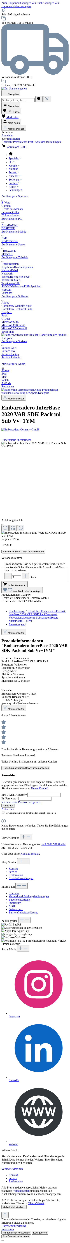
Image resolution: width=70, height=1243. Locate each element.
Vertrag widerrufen (12, 1168)
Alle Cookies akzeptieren (16, 1236)
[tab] (37, 616)
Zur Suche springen (43, 2)
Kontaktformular (29, 853)
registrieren (13, 138)
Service (13, 871)
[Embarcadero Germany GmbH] (35, 429)
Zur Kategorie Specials (14, 196)
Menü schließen (16, 128)
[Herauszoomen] (5, 528)
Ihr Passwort (9, 798)
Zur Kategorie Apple (13, 363)
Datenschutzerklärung (13, 1225)
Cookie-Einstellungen (21, 878)
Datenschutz (16, 909)
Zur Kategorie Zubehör (14, 257)
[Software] (35, 338)
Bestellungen (53, 141)
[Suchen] (39, 99)
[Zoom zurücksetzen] (13, 528)
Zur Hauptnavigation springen (30, 4)
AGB (12, 906)
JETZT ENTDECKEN (14, 1207)
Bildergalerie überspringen (16, 439)
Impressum (15, 902)
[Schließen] (2, 524)
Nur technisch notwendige (16, 1232)
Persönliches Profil (24, 141)
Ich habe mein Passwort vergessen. (21, 802)
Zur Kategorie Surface (14, 341)
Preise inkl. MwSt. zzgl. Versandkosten (23, 551)
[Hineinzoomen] (20, 528)
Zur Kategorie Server (13, 244)
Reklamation (16, 875)
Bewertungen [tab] (17, 624)
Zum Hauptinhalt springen (16, 2)
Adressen (40, 141)
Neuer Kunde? (39, 788)
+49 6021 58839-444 (53, 844)
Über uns (14, 893)
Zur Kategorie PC (11, 218)
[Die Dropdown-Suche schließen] (46, 99)
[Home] (39, 154)
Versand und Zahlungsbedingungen (29, 896)
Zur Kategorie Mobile (13, 231)
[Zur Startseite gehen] (14, 88)
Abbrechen (7, 809)
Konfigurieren (40, 1232)
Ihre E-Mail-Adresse (14, 794)
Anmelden (7, 135)
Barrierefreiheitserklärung (23, 912)
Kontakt (13, 868)
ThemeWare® (36, 1203)
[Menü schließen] (2, 200)
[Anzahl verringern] (7, 576)
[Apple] (35, 392)
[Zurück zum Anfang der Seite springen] (5, 1215)
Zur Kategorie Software (14, 296)
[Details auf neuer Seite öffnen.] (35, 1210)
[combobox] (18, 100)
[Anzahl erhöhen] (25, 576)
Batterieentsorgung (19, 899)
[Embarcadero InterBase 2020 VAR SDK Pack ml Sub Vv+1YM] (35, 445)
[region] (35, 490)
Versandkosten (21, 1190)
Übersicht (7, 141)
